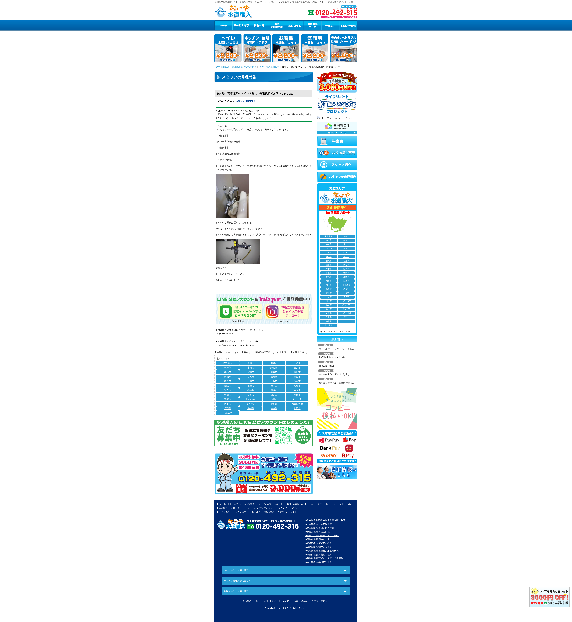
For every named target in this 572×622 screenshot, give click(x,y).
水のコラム (295, 25)
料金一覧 (259, 25)
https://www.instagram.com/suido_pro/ (235, 345)
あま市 (227, 404)
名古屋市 (227, 363)
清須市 (227, 399)
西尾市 (250, 376)
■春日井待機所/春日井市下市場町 (322, 535)
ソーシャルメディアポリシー (261, 508)
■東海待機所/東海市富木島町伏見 (322, 550)
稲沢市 (297, 381)
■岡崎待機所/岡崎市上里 (317, 539)
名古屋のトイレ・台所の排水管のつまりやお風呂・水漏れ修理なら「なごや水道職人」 (286, 601)
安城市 (227, 376)
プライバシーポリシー (288, 508)
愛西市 (297, 395)
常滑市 (227, 381)
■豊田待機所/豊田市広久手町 (319, 528)
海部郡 (250, 408)
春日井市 (273, 367)
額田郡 (297, 408)
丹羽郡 (227, 408)
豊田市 (297, 372)
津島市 (227, 372)
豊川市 (297, 367)
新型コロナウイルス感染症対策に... (336, 382)
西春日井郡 (297, 404)
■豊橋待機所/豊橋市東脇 (317, 532)
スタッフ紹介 (345, 504)
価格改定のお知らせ (329, 365)
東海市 (250, 385)
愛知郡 (274, 404)
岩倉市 (297, 390)
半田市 (250, 367)
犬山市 (297, 376)
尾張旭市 (250, 390)
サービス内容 (241, 25)
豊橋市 (250, 363)
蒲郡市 (274, 376)
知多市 (297, 385)
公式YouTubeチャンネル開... (333, 357)
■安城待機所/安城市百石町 (318, 543)
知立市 (227, 390)
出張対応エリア (312, 25)
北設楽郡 (227, 413)
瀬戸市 (227, 367)
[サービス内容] (235, 25)
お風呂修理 (255, 512)
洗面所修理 (269, 512)
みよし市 (297, 399)
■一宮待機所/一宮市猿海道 (318, 524)
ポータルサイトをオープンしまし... (336, 349)
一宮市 (297, 363)
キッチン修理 (239, 512)
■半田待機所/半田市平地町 (318, 562)
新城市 (227, 385)
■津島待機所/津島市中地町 (318, 554)
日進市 (250, 395)
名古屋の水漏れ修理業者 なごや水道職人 (236, 67)
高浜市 (274, 390)
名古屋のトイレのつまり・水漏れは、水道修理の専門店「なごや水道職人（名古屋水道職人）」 (262, 352)
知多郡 (274, 408)
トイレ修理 (224, 512)
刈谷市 (274, 372)
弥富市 (274, 399)
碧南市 (250, 372)
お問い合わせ (348, 25)
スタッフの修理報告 (269, 67)
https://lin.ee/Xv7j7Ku (227, 333)
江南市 (250, 381)
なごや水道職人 (282, 608)
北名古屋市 (250, 399)
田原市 (274, 395)
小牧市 (274, 381)
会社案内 (330, 25)
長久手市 (250, 404)
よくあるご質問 (314, 504)
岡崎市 (274, 363)
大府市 (274, 385)
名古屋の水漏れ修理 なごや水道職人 (237, 504)
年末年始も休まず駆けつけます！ (335, 374)
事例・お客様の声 (277, 25)
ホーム (223, 25)
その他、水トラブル (287, 512)
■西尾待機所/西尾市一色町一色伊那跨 (324, 558)
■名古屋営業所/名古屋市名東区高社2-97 (325, 520)
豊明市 (227, 395)
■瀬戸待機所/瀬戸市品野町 (318, 547)
